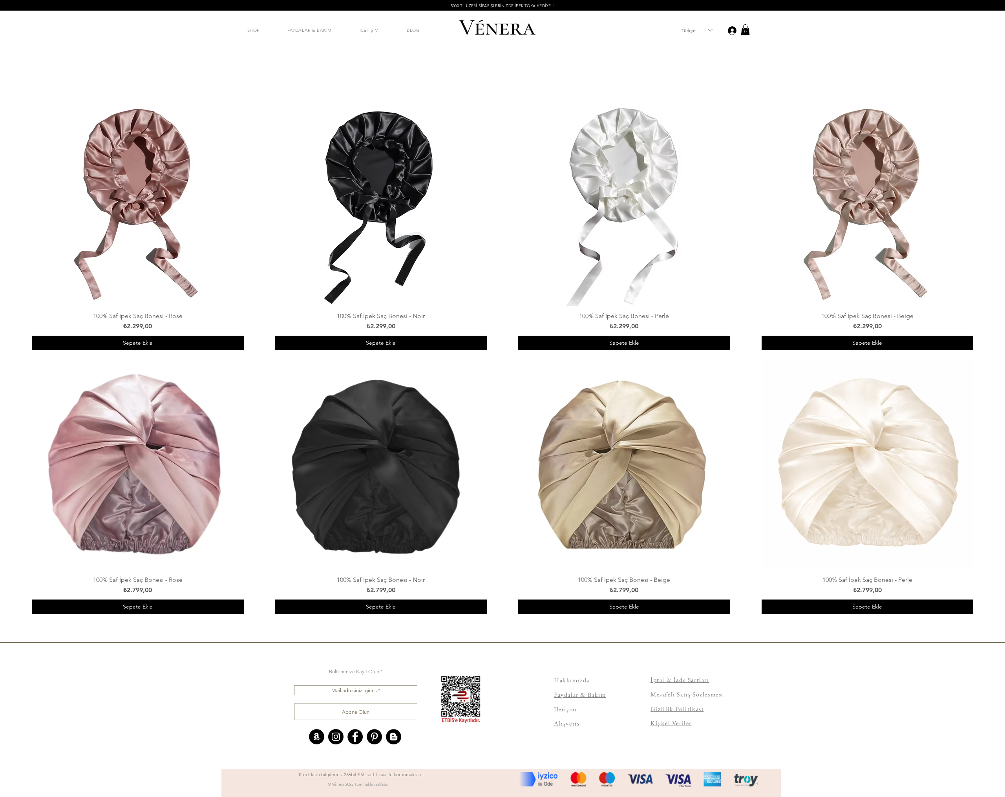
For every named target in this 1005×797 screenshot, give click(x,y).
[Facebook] (355, 736)
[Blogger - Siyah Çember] (393, 736)
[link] (745, 29)
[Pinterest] (374, 736)
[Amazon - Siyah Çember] (316, 736)
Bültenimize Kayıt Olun (354, 671)
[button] (253, 30)
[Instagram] (336, 736)
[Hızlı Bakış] (138, 200)
